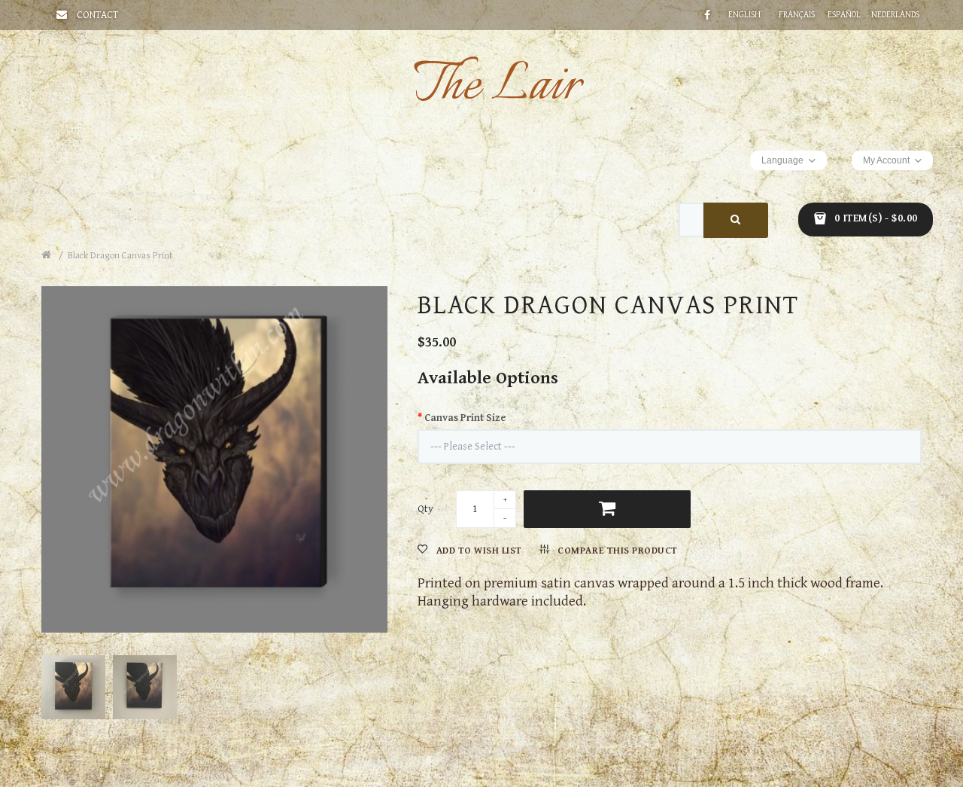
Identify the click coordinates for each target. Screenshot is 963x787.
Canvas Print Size (465, 418)
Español (844, 15)
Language (782, 160)
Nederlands (895, 15)
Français (797, 15)
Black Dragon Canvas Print (120, 255)
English (744, 15)
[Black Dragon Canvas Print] (218, 456)
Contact (97, 15)
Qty (425, 509)
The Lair (496, 86)
